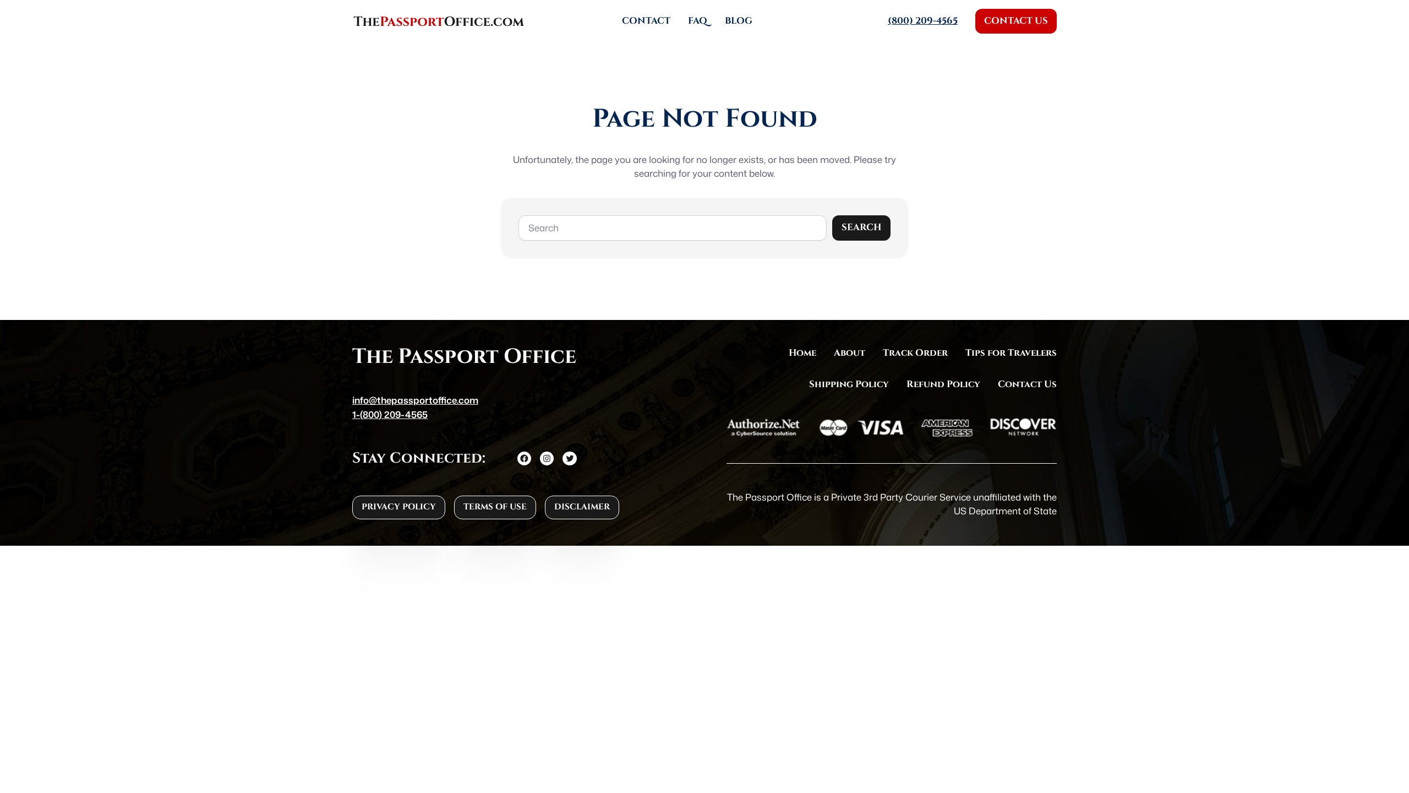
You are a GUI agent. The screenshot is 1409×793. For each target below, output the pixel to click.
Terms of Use (495, 507)
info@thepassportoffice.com (415, 400)
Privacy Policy (399, 507)
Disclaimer (582, 507)
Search (861, 227)
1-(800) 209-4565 (390, 414)
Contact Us (1016, 21)
